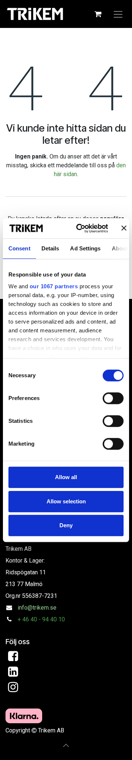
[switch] (113, 398)
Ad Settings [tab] (85, 248)
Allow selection (66, 501)
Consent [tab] (19, 248)
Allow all (66, 477)
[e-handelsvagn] (98, 14)
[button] (66, 745)
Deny (66, 525)
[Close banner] (123, 228)
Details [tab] (50, 248)
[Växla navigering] (118, 14)
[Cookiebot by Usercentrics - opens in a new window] (80, 228)
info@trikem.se (37, 607)
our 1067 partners (54, 286)
